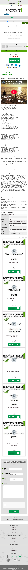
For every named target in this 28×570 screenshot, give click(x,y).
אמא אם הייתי (11, 214)
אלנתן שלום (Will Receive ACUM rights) (17, 221)
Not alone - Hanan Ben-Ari (13, 371)
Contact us (13, 541)
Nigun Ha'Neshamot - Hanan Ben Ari (13, 299)
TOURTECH (16, 566)
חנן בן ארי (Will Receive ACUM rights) (16, 219)
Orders (13, 548)
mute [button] (24, 46)
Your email (4, 479)
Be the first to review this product (15, 519)
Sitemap (14, 527)
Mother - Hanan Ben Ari (13, 262)
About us (14, 532)
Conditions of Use (13, 531)
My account (14, 547)
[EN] (19, 6)
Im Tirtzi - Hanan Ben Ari (13, 407)
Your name (4, 469)
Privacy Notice (13, 529)
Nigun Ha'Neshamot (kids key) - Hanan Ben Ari (13, 336)
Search (25, 23)
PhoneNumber (5, 473)
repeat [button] (15, 48)
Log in (20, 1)
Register (11, 1)
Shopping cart (13, 550)
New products (13, 539)
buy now (11, 271)
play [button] (3, 46)
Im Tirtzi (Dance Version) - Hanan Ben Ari (13, 444)
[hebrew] (12, 6)
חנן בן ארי (11, 216)
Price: (11, 56)
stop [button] (7, 46)
